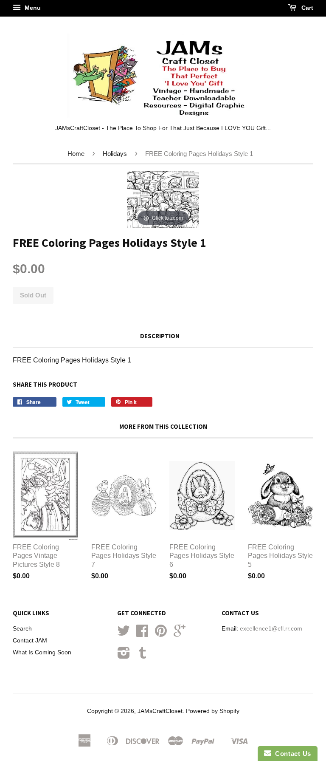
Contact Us (291, 753)
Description (160, 336)
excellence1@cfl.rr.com (271, 628)
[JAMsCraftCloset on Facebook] (142, 634)
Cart (306, 7)
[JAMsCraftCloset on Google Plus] (179, 634)
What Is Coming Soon (42, 652)
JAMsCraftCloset (160, 711)
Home (75, 153)
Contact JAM (30, 640)
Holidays (115, 153)
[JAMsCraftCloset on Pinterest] (161, 634)
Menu (32, 7)
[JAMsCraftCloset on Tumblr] (142, 656)
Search (22, 628)
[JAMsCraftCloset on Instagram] (123, 656)
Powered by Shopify (212, 711)
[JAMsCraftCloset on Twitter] (123, 634)
